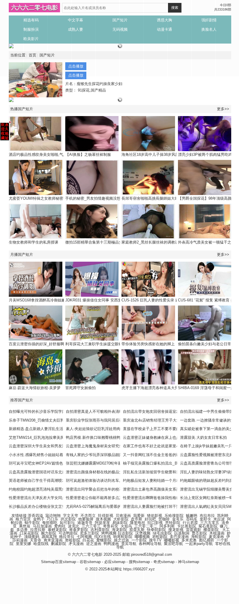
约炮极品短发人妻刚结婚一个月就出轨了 (157, 480)
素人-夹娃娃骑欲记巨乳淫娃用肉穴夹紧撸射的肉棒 (108, 429)
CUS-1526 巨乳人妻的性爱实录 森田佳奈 (156, 300)
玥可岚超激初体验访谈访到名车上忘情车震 (102, 480)
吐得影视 (105, 515)
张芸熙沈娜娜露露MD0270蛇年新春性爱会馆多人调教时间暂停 (118, 463)
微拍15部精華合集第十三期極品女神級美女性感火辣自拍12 (115, 242)
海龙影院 (119, 529)
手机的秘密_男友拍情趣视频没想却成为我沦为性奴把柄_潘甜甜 (118, 198)
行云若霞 (190, 522)
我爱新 (139, 515)
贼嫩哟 (191, 515)
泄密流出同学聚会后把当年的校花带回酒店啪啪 (106, 489)
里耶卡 (205, 519)
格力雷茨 (23, 519)
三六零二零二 (145, 526)
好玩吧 (150, 519)
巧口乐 (52, 519)
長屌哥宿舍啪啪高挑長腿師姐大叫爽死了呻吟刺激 (163, 198)
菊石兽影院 (207, 526)
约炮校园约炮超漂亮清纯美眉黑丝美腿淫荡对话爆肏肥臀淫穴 (60, 489)
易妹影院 (120, 522)
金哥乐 (178, 519)
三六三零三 (91, 526)
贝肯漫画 (123, 515)
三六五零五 (209, 522)
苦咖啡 (164, 519)
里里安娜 (23, 543)
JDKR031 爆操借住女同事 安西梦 (93, 300)
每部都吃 (49, 522)
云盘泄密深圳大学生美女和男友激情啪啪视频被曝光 (52, 446)
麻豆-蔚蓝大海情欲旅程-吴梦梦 (35, 388)
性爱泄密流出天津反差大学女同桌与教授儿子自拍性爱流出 (58, 498)
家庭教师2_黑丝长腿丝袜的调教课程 (152, 242)
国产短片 (47, 55)
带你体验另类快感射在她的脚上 (148, 344)
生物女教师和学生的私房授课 (33, 242)
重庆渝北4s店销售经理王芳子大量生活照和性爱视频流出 (170, 420)
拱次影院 (68, 519)
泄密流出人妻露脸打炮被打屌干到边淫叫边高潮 (163, 506)
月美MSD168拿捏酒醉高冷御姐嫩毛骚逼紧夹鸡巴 (50, 300)
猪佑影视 (154, 515)
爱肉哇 (60, 526)
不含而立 (88, 515)
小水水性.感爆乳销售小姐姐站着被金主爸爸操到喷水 (53, 455)
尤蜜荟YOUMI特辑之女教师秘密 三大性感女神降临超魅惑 (57, 198)
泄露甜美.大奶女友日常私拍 (203, 437)
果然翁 (24, 526)
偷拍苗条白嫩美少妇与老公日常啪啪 (208, 344)
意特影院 (172, 522)
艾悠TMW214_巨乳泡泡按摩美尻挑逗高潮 (44, 437)
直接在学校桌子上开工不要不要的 (151, 429)
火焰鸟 (126, 526)
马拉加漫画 (42, 526)
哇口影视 (155, 522)
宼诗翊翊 (53, 515)
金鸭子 (38, 519)
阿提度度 (102, 522)
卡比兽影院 (186, 526)
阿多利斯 (167, 526)
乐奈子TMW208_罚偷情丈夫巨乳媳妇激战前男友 (50, 420)
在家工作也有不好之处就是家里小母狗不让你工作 (165, 446)
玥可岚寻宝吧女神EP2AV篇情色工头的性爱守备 (49, 463)
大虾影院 (120, 519)
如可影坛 (67, 522)
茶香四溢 (35, 515)
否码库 (191, 519)
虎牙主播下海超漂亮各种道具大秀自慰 (153, 388)
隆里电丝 (137, 522)
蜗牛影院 (32, 522)
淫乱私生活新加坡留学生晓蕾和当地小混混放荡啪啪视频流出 (174, 472)
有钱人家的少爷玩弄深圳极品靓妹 (94, 455)
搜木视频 (103, 519)
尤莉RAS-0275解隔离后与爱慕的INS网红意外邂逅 (108, 506)
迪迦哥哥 (84, 522)
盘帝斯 (136, 519)
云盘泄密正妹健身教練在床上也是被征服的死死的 (165, 437)
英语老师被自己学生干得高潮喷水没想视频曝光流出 (52, 480)
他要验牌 (85, 519)
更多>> (223, 109)
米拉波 (219, 519)
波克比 (73, 526)
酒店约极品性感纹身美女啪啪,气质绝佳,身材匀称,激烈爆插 (58, 154)
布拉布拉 (207, 515)
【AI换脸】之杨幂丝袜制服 (88, 154)
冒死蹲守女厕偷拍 (80, 388)
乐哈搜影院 (174, 515)
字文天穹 (70, 515)
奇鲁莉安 (110, 526)
